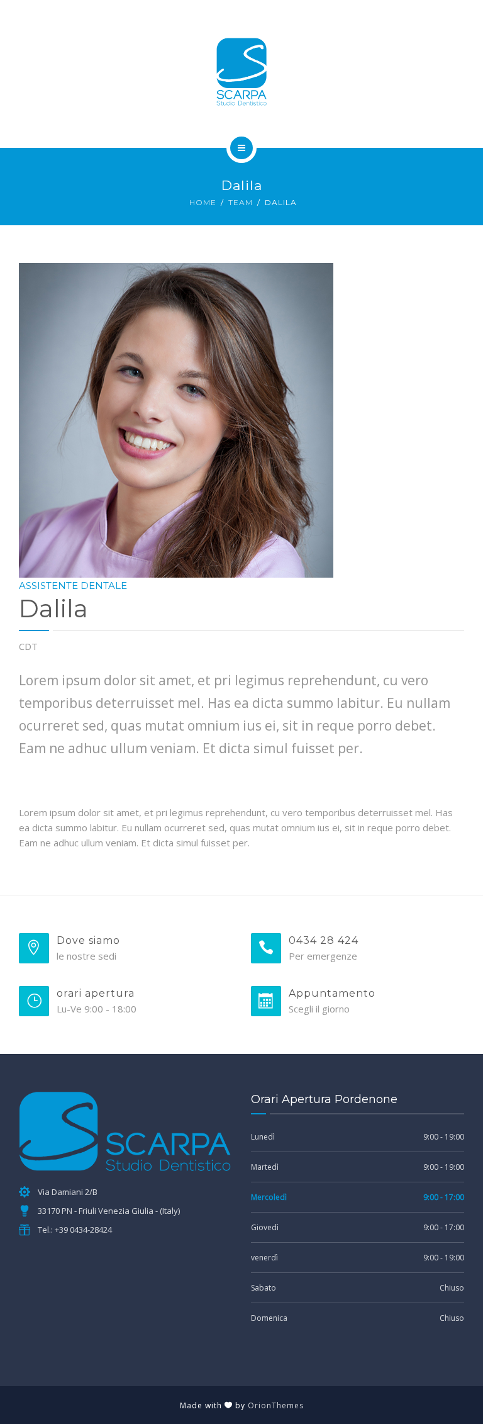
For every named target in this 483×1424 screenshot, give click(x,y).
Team (240, 202)
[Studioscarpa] (241, 72)
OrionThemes (276, 1405)
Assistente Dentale (73, 585)
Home (202, 202)
